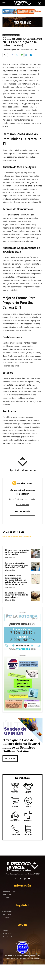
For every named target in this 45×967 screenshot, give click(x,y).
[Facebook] (12, 55)
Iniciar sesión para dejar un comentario (16, 537)
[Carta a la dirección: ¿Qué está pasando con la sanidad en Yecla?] (35, 566)
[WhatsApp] (22, 55)
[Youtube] (29, 878)
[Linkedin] (26, 55)
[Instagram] (24, 878)
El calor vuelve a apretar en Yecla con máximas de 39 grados (17, 552)
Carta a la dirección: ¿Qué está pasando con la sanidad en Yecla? (16, 565)
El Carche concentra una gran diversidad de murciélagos (16, 595)
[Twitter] (17, 55)
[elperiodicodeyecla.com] (23, 462)
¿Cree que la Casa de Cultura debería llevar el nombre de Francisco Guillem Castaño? (21, 745)
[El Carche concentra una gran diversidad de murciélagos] (35, 596)
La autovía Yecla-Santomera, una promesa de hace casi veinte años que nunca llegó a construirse (16, 580)
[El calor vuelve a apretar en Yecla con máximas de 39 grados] (35, 553)
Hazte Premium (22, 504)
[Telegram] (31, 55)
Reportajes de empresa (11, 35)
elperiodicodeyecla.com (10, 50)
